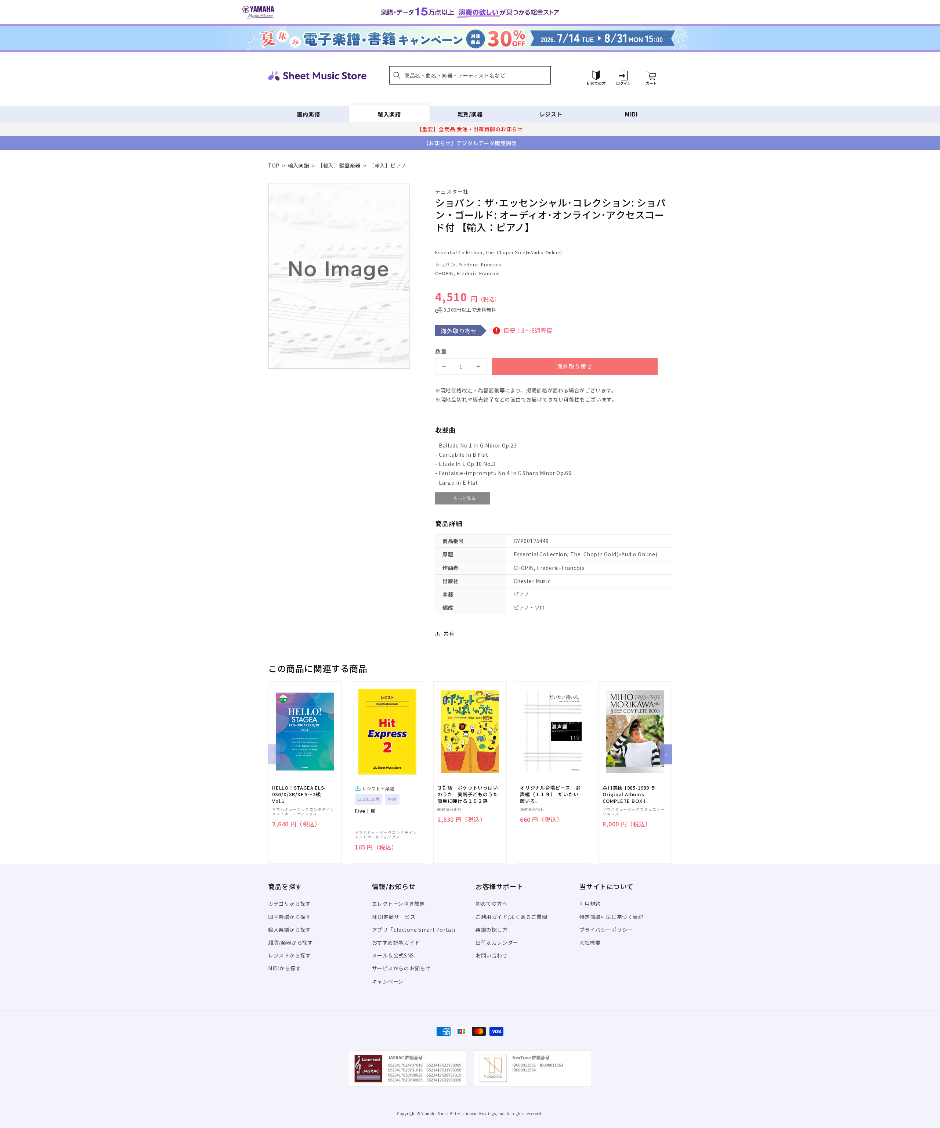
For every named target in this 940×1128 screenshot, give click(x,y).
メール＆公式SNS (393, 955)
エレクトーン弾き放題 (398, 903)
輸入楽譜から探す (289, 929)
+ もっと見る (463, 498)
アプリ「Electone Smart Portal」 (415, 929)
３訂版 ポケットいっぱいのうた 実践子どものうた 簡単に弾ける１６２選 (470, 794)
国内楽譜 (308, 114)
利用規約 (590, 903)
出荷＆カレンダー (497, 942)
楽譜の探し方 (492, 929)
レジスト (550, 114)
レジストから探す (289, 955)
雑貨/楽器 (470, 114)
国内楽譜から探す (289, 916)
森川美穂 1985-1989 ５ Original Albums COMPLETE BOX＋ (629, 794)
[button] (470, 75)
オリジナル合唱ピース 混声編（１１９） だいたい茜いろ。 (550, 794)
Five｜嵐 (365, 811)
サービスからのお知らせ (401, 968)
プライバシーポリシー (606, 929)
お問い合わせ (492, 955)
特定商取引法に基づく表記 (611, 916)
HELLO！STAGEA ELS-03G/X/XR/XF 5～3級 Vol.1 (299, 794)
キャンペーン (388, 981)
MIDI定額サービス (394, 916)
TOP (273, 165)
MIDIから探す (284, 968)
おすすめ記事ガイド (396, 942)
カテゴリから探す (289, 903)
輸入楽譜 (389, 114)
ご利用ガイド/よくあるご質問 (511, 916)
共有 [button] (449, 633)
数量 (441, 351)
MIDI (631, 114)
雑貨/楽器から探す (290, 942)
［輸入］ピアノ (387, 165)
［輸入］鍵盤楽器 (339, 165)
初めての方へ (492, 903)
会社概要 (590, 942)
